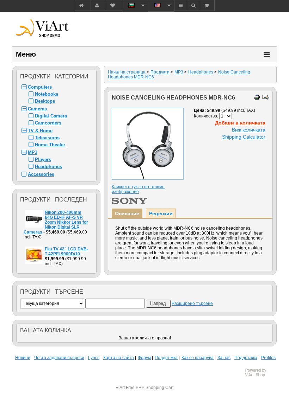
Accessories (41, 174)
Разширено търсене (192, 303)
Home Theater (50, 144)
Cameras (37, 108)
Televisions (47, 137)
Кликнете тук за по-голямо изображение (138, 189)
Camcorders (48, 123)
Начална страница (127, 72)
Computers (40, 87)
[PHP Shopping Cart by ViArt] (259, 376)
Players (43, 159)
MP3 (32, 152)
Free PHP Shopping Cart (149, 387)
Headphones (48, 166)
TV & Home (40, 130)
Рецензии (161, 213)
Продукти (160, 72)
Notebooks (46, 94)
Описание (127, 213)
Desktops (45, 101)
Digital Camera (51, 116)
